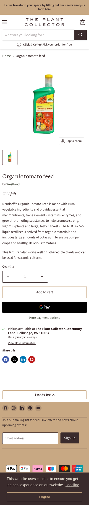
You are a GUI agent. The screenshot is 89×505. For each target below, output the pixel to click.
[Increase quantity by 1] (42, 277)
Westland (13, 184)
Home (6, 56)
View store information (22, 343)
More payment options (44, 318)
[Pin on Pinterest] (31, 359)
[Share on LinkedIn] (23, 359)
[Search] (80, 35)
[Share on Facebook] (5, 359)
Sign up (70, 437)
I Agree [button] (44, 497)
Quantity (8, 266)
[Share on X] (14, 359)
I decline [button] (72, 485)
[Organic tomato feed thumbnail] (10, 157)
